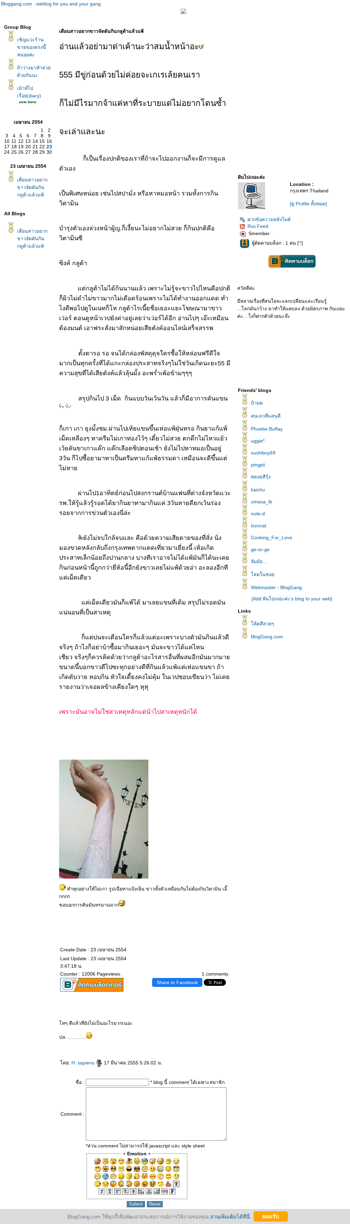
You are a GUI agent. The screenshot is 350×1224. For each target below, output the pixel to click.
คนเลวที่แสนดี (266, 416)
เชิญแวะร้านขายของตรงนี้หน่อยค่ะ (31, 47)
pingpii (258, 464)
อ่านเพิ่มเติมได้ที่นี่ (230, 1216)
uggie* (258, 441)
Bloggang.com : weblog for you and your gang (51, 3)
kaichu (258, 489)
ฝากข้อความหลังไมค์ (269, 219)
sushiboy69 (263, 452)
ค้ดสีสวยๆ (262, 623)
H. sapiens (83, 1062)
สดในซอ (262, 574)
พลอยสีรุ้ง (261, 476)
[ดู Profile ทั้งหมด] (308, 203)
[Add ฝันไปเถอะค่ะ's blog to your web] (292, 598)
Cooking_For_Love (271, 537)
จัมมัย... (259, 561)
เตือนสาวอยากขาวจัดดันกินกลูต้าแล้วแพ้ (32, 187)
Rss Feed (257, 226)
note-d (258, 513)
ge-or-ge (260, 549)
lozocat (258, 525)
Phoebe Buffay (267, 429)
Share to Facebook (177, 982)
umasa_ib (261, 501)
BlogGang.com (267, 636)
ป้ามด (257, 403)
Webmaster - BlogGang (276, 587)
